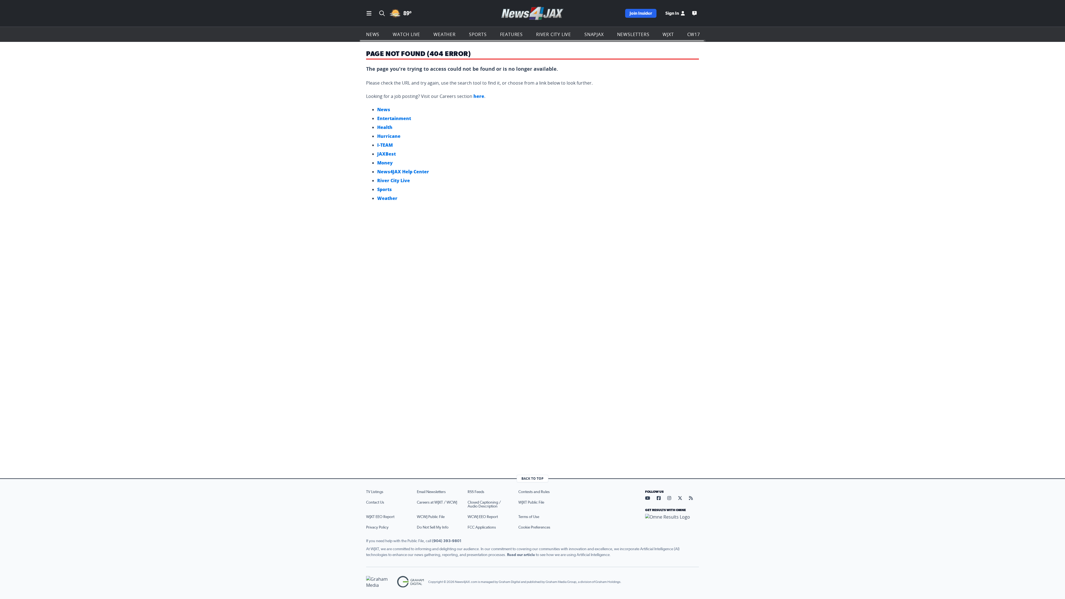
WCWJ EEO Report (483, 517)
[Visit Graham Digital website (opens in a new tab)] (410, 582)
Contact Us (375, 502)
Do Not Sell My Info (432, 527)
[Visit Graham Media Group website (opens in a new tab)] (379, 582)
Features (511, 34)
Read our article (521, 555)
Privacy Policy (377, 527)
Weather (444, 34)
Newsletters (633, 34)
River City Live (553, 34)
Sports (478, 34)
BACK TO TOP (532, 478)
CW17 (693, 34)
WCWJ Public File (431, 517)
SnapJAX (594, 34)
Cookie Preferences (534, 527)
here (478, 96)
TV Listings (374, 492)
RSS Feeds (476, 492)
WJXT (668, 34)
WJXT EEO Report (380, 517)
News (372, 34)
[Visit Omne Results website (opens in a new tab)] (672, 521)
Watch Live (406, 34)
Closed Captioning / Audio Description (484, 504)
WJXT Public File (531, 502)
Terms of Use (528, 517)
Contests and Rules (534, 492)
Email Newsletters (431, 492)
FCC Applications (482, 527)
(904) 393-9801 (447, 541)
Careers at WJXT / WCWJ (437, 502)
